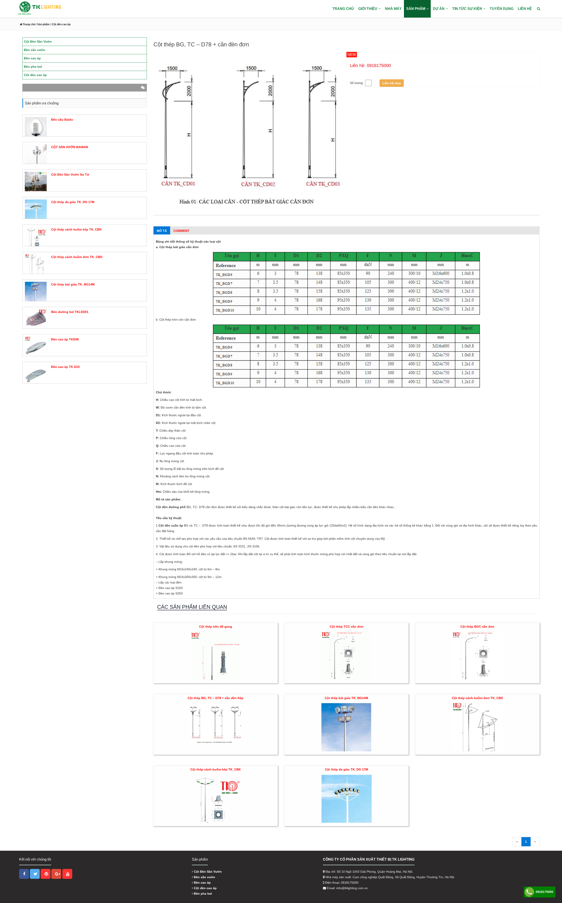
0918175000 (544, 892)
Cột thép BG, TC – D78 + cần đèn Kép (215, 698)
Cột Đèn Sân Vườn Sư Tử (70, 174)
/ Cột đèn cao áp (60, 24)
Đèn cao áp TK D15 (65, 367)
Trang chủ (343, 9)
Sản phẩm (415, 9)
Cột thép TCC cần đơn (346, 626)
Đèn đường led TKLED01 (69, 312)
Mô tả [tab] (162, 231)
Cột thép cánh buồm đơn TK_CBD (477, 698)
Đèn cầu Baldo (62, 119)
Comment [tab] (181, 231)
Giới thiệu (367, 9)
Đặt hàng (56, 127)
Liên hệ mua (391, 83)
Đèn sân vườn (204, 877)
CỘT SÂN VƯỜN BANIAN (69, 147)
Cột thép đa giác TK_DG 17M (346, 769)
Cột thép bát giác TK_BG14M (346, 698)
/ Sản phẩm (42, 24)
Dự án (439, 9)
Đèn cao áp (202, 882)
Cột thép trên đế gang (215, 626)
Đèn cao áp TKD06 (65, 339)
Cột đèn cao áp (205, 888)
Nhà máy (393, 9)
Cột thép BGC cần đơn (477, 626)
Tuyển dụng (501, 9)
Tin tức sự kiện (467, 9)
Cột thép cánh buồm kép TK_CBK (215, 769)
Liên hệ (525, 9)
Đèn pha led (202, 893)
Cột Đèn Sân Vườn (207, 871)
